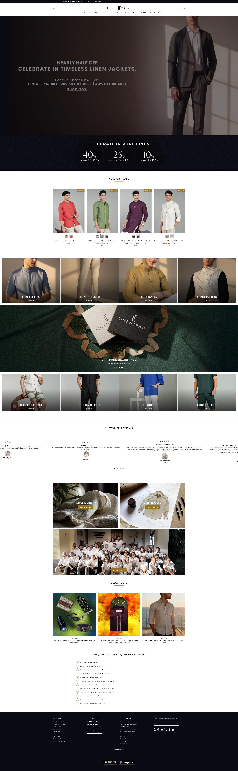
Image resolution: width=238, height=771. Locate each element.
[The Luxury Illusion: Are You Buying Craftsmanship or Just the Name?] (74, 616)
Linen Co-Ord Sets (57, 730)
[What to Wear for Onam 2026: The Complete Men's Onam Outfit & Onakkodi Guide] (119, 616)
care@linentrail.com (96, 731)
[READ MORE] (85, 507)
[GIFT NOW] (119, 338)
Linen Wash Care (124, 728)
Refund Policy (123, 738)
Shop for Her (102, 13)
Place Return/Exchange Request (128, 725)
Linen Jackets (56, 735)
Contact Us (123, 735)
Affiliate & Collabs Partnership (128, 733)
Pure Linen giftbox (58, 740)
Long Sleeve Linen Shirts (59, 725)
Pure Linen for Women (59, 743)
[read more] (119, 553)
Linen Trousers (57, 728)
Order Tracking (124, 723)
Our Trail (154, 13)
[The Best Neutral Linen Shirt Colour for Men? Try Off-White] (163, 616)
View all (119, 183)
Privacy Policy (123, 745)
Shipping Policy (124, 740)
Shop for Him (84, 13)
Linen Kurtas (56, 733)
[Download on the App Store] (110, 764)
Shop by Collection (124, 13)
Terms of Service (124, 743)
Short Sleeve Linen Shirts (59, 723)
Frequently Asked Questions (94, 734)
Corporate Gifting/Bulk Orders (128, 730)
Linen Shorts (56, 738)
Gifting (143, 13)
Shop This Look (69, 231)
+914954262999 (95, 728)
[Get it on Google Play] (126, 764)
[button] (167, 243)
